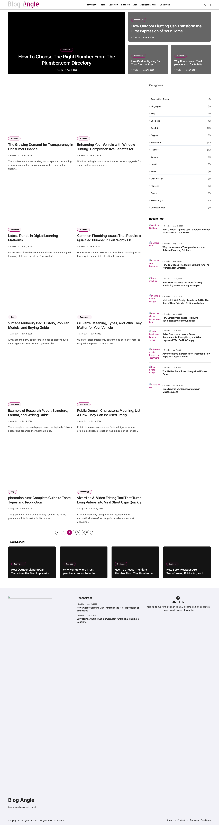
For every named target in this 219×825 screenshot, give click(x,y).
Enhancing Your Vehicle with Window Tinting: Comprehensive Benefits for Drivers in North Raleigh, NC (106, 149)
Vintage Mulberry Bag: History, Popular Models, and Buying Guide (38, 325)
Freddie (60, 70)
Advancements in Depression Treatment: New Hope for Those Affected (186, 355)
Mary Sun (14, 334)
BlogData (44, 820)
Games (154, 157)
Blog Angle (21, 800)
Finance (155, 149)
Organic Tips (157, 178)
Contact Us (165, 4)
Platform (155, 186)
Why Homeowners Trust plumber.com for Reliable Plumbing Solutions (188, 64)
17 (87, 532)
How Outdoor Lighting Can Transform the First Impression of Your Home (146, 64)
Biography (156, 106)
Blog (135, 4)
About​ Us (171, 820)
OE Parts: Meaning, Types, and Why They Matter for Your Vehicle (109, 325)
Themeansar (58, 820)
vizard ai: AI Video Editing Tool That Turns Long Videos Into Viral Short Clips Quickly (109, 500)
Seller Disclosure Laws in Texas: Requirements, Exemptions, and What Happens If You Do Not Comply (182, 337)
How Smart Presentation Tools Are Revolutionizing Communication (180, 319)
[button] (120, 43)
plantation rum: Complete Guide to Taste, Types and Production (40, 500)
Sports (154, 193)
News (153, 171)
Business (125, 4)
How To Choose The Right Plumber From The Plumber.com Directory (185, 266)
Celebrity (155, 128)
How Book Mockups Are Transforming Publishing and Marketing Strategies (182, 284)
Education (113, 4)
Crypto (154, 135)
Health (102, 4)
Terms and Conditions (200, 820)
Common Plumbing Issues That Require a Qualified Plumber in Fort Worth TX (109, 238)
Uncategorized (158, 207)
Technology (91, 4)
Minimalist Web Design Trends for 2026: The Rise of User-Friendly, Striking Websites (185, 301)
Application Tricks (148, 4)
